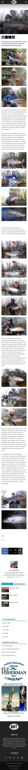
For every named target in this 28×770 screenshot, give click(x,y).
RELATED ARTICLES (7, 584)
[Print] (13, 37)
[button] (26, 2)
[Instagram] (10, 757)
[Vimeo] (22, 757)
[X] (6, 37)
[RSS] (14, 757)
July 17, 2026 (13, 595)
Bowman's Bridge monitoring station (10, 649)
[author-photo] (14, 568)
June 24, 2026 (14, 602)
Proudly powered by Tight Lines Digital (14, 763)
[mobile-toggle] (2, 2)
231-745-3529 (15, 768)
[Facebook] (2, 37)
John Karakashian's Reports (6, 30)
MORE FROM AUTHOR (19, 584)
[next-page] (5, 610)
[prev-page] (2, 610)
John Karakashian (14, 570)
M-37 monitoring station (7, 645)
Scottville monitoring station (8, 655)
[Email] (9, 37)
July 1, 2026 (5, 636)
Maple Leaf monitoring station (8, 652)
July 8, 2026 (5, 633)
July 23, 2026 (5, 626)
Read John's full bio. (17, 577)
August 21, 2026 (14, 588)
